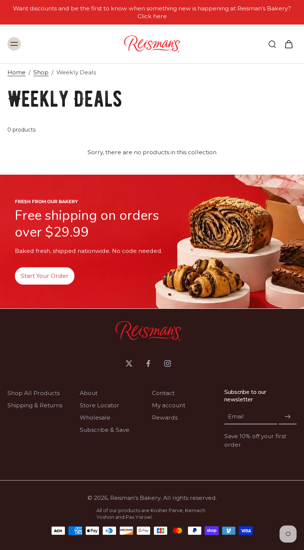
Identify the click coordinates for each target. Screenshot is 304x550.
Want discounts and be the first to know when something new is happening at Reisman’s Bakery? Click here (152, 12)
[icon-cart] (288, 43)
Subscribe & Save (104, 429)
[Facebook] (148, 363)
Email (236, 416)
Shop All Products (33, 393)
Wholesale (95, 417)
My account (168, 405)
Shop (41, 72)
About (89, 393)
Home (16, 72)
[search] (272, 43)
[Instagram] (167, 363)
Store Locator (99, 405)
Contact (163, 393)
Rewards (165, 417)
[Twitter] (129, 363)
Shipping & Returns (34, 405)
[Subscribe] (288, 416)
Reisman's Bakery (135, 497)
